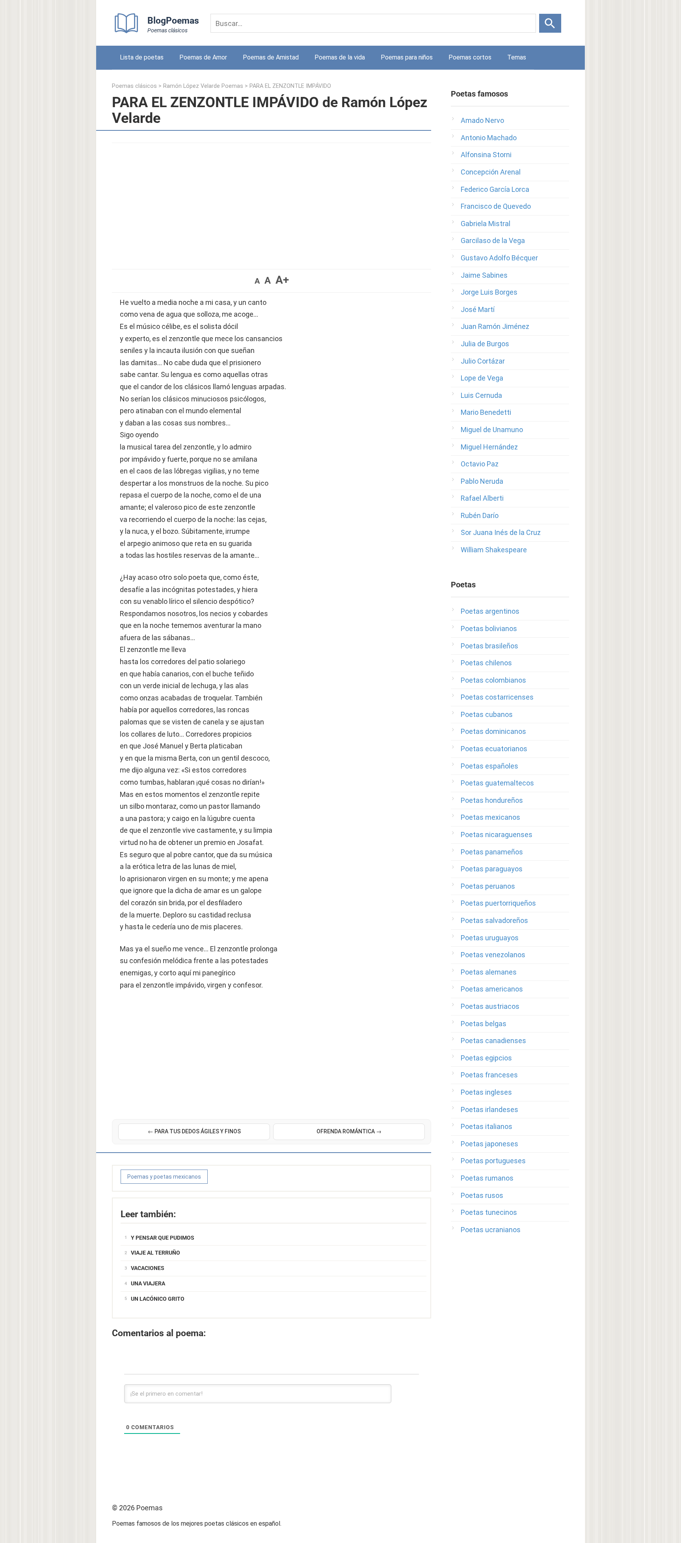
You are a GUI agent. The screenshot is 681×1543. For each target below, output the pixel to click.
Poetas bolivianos (489, 628)
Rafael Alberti (482, 498)
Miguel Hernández (489, 447)
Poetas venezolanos (493, 955)
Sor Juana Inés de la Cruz (501, 532)
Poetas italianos (486, 1126)
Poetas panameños (492, 852)
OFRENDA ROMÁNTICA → (348, 1131)
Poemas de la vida (339, 57)
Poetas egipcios (486, 1058)
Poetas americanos (492, 989)
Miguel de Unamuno (492, 429)
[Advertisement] (271, 202)
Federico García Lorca (495, 189)
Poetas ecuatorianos (494, 749)
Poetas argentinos (490, 611)
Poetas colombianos (493, 680)
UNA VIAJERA (148, 1283)
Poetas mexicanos (490, 817)
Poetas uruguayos (490, 938)
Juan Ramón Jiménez (495, 326)
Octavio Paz (480, 464)
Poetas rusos (482, 1195)
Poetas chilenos (486, 663)
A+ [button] (282, 279)
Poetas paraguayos (492, 869)
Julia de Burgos (485, 344)
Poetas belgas (483, 1023)
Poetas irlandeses (489, 1109)
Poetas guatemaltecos (497, 783)
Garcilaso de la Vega (493, 240)
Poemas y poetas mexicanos (164, 1176)
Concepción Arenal (491, 172)
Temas (516, 57)
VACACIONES (147, 1268)
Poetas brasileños (489, 646)
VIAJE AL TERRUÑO (155, 1253)
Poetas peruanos (488, 886)
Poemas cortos (469, 57)
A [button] (257, 281)
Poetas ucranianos (491, 1229)
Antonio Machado (489, 138)
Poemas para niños (407, 57)
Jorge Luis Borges (489, 292)
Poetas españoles (489, 766)
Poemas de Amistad (271, 57)
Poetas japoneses (489, 1144)
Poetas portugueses (493, 1161)
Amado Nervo (482, 120)
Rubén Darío (480, 515)
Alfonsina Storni (486, 154)
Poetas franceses (489, 1075)
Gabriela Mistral (485, 223)
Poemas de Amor (203, 57)
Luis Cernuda (481, 395)
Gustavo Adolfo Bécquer (499, 258)
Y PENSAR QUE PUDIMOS (162, 1238)
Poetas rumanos (487, 1178)
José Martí (478, 309)
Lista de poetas (142, 57)
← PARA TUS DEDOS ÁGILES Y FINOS (194, 1131)
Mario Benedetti (486, 412)
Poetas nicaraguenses (496, 834)
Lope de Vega (482, 378)
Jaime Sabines (484, 275)
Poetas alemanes (489, 972)
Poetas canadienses (493, 1040)
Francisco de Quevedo (496, 206)
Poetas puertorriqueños (498, 903)
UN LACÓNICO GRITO (157, 1299)
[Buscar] (550, 23)
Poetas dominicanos (493, 731)
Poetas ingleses (486, 1092)
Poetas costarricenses (497, 697)
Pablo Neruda (482, 481)
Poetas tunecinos (489, 1212)
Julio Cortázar (483, 361)
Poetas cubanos (487, 714)
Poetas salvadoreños (494, 920)
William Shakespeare (494, 550)
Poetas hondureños (492, 800)
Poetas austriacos (490, 1006)
